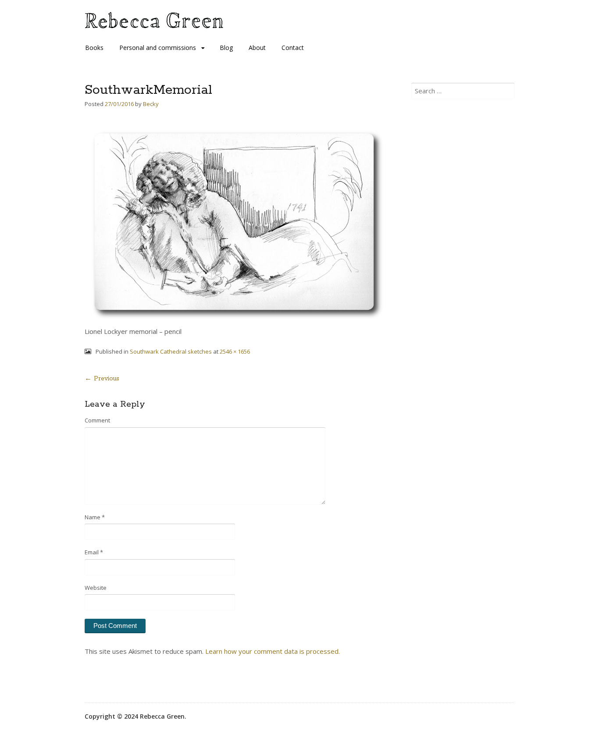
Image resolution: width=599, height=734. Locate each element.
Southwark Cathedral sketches (171, 351)
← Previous (102, 379)
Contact (293, 47)
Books (94, 47)
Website (96, 588)
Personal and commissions (157, 47)
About (257, 47)
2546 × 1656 (235, 351)
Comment (97, 420)
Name (95, 517)
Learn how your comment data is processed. (272, 651)
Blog (226, 47)
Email (94, 552)
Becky (151, 104)
